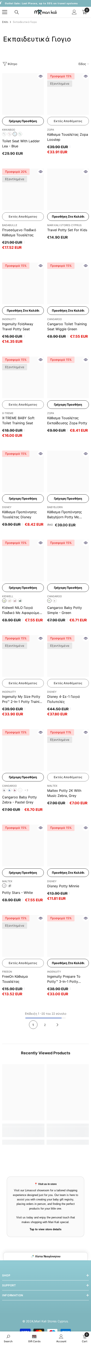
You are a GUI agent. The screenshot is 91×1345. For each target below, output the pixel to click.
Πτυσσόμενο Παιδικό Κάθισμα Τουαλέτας (19, 232)
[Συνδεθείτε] (74, 12)
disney (52, 881)
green (20, 134)
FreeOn (7, 971)
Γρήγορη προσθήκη (23, 121)
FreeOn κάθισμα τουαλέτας (15, 979)
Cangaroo (54, 319)
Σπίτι (5, 21)
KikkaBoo (8, 129)
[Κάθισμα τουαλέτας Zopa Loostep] (68, 94)
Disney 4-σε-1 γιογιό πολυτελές (63, 699)
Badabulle (9, 225)
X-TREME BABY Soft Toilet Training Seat (18, 420)
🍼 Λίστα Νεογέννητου (46, 1256)
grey (54, 601)
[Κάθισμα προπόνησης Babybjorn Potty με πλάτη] (68, 471)
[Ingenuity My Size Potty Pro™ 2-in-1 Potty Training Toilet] (23, 656)
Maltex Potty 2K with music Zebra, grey (64, 793)
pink (9, 134)
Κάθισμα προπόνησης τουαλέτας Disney (19, 514)
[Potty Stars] (23, 845)
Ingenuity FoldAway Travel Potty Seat (17, 326)
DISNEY (6, 507)
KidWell (7, 596)
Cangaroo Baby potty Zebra (19, 799)
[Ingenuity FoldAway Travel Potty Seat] (23, 283)
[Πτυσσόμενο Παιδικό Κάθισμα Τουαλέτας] (23, 189)
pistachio (4, 601)
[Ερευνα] (16, 12)
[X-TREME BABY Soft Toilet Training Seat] (23, 377)
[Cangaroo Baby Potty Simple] (68, 560)
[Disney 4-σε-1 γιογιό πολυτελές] (68, 656)
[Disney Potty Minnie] (68, 845)
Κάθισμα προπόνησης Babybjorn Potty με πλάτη (64, 515)
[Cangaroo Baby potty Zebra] (23, 750)
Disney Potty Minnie (63, 886)
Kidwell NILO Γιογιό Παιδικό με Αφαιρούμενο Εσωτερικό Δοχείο (22, 610)
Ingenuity (9, 319)
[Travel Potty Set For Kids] (68, 189)
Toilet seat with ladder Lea (21, 143)
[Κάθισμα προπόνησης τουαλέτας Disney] (23, 471)
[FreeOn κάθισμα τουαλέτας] (23, 936)
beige (9, 601)
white (20, 790)
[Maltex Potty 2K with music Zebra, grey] (68, 750)
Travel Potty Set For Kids (67, 230)
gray (4, 134)
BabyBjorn (55, 507)
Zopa (50, 129)
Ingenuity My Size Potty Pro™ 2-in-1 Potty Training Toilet (22, 699)
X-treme (7, 413)
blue (15, 134)
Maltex (52, 785)
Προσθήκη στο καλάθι (68, 216)
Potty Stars (17, 892)
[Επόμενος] (57, 1024)
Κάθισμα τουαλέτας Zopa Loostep (67, 137)
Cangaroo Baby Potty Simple (64, 610)
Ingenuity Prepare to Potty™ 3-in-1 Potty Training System (63, 979)
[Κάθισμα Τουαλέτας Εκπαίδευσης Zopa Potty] (68, 377)
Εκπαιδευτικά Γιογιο (25, 21)
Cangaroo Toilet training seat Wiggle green (67, 326)
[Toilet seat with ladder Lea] (23, 94)
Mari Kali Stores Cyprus (64, 225)
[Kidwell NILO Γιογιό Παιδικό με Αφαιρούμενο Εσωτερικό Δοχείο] (23, 560)
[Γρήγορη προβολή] (40, 76)
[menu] (4, 12)
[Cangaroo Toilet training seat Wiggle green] (68, 283)
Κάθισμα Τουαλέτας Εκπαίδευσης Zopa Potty (67, 420)
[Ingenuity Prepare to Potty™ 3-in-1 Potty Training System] (68, 936)
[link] (23, 1132)
